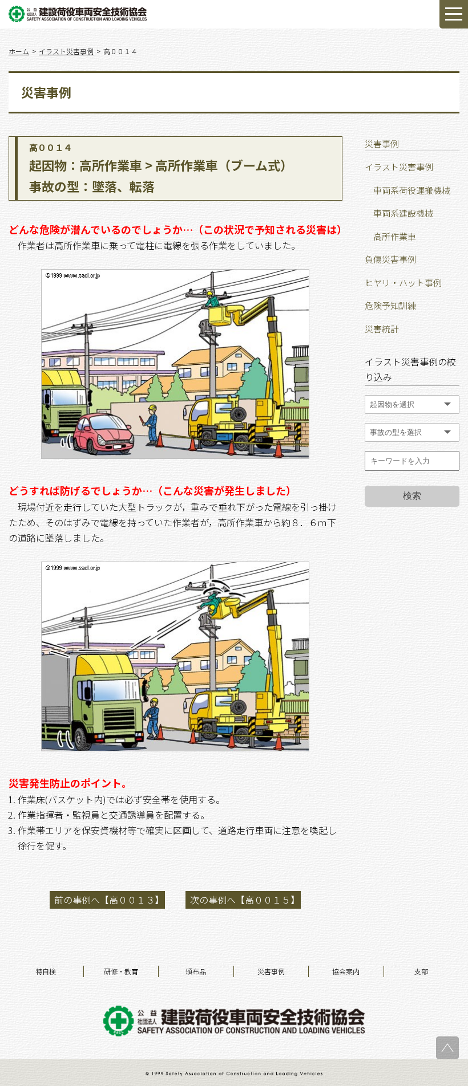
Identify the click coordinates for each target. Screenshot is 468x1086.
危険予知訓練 (390, 305)
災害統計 (382, 329)
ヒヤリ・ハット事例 (403, 282)
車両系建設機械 (403, 213)
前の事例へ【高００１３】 (109, 899)
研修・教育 (121, 971)
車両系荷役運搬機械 (411, 190)
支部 (421, 971)
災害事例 (271, 971)
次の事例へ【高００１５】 (245, 899)
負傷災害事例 (390, 259)
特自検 (45, 971)
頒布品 (195, 971)
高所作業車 (394, 236)
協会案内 (346, 971)
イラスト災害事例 (399, 167)
